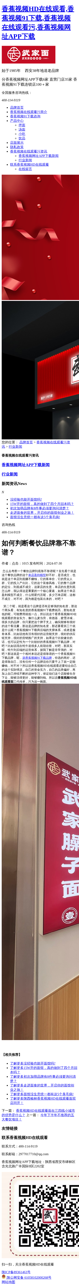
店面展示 (17, 142)
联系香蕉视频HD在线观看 (29, 164)
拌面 (22, 125)
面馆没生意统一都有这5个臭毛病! (35, 517)
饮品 (22, 138)
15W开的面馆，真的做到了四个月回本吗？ (42, 504)
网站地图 (8, 1282)
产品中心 (17, 120)
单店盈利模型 (37, 575)
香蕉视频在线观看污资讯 (28, 151)
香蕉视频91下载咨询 (25, 116)
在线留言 (25, 169)
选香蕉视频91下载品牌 (37, 657)
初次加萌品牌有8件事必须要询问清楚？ (39, 508)
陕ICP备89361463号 (16, 1272)
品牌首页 (17, 107)
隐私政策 (17, 147)
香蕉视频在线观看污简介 (28, 112)
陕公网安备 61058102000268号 (28, 1277)
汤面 (22, 129)
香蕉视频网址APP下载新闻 (39, 156)
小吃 (22, 134)
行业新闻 (25, 160)
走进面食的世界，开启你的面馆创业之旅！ (42, 512)
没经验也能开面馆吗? (26, 499)
